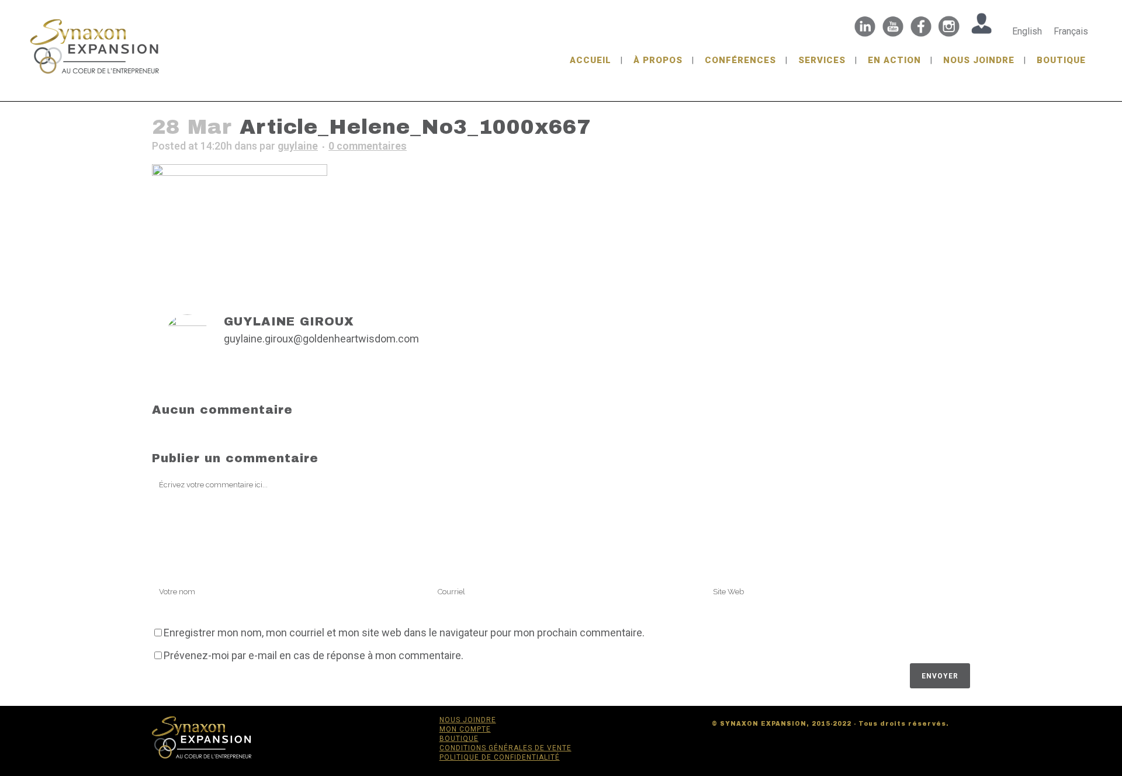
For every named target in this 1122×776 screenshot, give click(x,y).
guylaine (298, 146)
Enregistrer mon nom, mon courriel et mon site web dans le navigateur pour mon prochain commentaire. (404, 632)
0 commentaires (367, 146)
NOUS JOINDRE (467, 720)
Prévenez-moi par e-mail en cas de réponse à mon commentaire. (313, 655)
